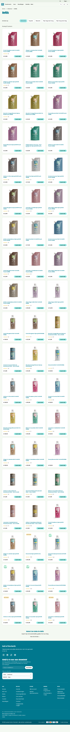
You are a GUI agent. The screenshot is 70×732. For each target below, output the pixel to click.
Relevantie (23, 21)
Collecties (9, 8)
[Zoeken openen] (61, 4)
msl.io (3, 717)
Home (3, 8)
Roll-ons (4, 691)
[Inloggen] (64, 4)
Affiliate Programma (47, 690)
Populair (31, 21)
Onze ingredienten (21, 694)
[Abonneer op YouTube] (15, 655)
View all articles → (35, 636)
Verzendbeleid (61, 695)
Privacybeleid (61, 689)
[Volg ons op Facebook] (7, 655)
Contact (18, 701)
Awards (18, 689)
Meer (32, 4)
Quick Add (17, 56)
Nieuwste (38, 21)
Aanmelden (29, 667)
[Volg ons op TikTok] (11, 655)
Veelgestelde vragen (19, 704)
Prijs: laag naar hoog (48, 21)
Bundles (28, 4)
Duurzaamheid (20, 699)
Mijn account (33, 689)
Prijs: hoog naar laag (61, 21)
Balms (3, 696)
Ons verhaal (19, 696)
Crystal (4, 699)
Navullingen (21, 4)
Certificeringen (20, 691)
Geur (14, 4)
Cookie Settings (64, 722)
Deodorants (8, 4)
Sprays (4, 689)
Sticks (3, 694)
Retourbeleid (60, 698)
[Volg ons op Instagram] (3, 655)
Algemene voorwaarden (61, 692)
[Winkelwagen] (67, 4)
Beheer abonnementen (34, 692)
